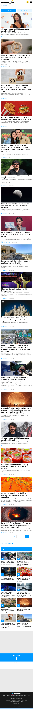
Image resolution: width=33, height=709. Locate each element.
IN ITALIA (16, 667)
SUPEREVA (19, 698)
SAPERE (29, 665)
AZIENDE (23, 667)
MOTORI (16, 665)
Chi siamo (8, 700)
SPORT (10, 665)
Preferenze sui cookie (14, 701)
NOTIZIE (4, 665)
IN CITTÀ (10, 667)
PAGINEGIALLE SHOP (21, 695)
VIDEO (22, 665)
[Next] (27, 536)
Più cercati (24, 10)
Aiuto (22, 701)
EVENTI (28, 667)
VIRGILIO (8, 695)
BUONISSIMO (14, 698)
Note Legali (13, 700)
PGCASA (28, 695)
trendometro (10, 549)
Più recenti (9, 10)
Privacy (18, 700)
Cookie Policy (24, 700)
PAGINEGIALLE (14, 695)
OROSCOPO (4, 667)
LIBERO (4, 695)
